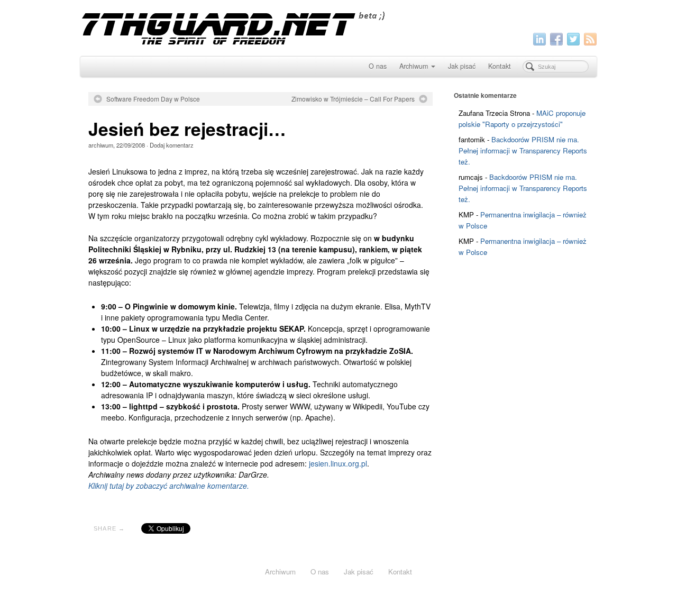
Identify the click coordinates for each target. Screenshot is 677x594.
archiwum (100, 145)
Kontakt (499, 66)
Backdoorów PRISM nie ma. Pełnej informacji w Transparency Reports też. (523, 150)
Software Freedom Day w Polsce (153, 99)
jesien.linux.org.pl (338, 463)
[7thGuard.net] (338, 26)
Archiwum (413, 66)
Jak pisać (461, 66)
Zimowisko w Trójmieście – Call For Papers (353, 99)
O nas (378, 66)
